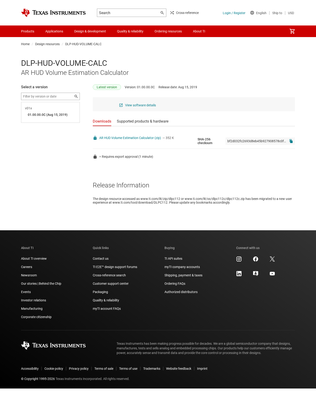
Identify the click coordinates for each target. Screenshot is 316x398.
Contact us (100, 258)
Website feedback (178, 368)
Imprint (202, 368)
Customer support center (111, 283)
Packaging (100, 292)
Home (25, 44)
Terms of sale (103, 368)
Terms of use (128, 368)
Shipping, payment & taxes (183, 275)
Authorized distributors (181, 292)
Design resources (47, 44)
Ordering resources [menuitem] (168, 31)
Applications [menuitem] (54, 31)
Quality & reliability (106, 300)
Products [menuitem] (27, 31)
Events (26, 292)
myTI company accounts (182, 267)
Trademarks (151, 368)
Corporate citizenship (36, 317)
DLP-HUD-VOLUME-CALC (83, 44)
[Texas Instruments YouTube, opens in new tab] (272, 275)
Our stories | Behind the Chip (41, 283)
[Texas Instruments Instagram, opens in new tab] (239, 260)
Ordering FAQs (174, 283)
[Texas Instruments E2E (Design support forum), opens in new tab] (255, 275)
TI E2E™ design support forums (115, 267)
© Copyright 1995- (38, 379)
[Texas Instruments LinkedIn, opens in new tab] (239, 275)
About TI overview (34, 258)
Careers (26, 267)
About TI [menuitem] (199, 31)
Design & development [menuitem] (90, 31)
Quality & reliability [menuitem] (130, 31)
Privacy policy (79, 368)
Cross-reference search (109, 275)
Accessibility (30, 368)
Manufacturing (32, 308)
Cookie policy (53, 368)
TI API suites (173, 258)
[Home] (53, 13)
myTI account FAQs (107, 308)
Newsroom (29, 275)
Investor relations (33, 300)
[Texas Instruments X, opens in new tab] (272, 260)
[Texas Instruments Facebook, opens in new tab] (255, 260)
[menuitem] (292, 31)
